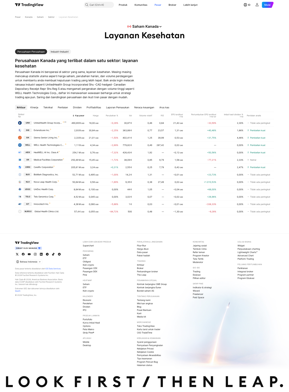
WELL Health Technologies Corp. (49, 145)
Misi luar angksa (145, 303)
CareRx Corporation (43, 167)
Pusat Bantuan (144, 310)
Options (86, 326)
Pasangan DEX (90, 271)
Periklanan (243, 268)
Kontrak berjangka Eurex (149, 287)
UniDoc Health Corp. (44, 189)
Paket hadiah (143, 255)
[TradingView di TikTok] (53, 254)
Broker (172, 4)
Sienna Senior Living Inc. (46, 137)
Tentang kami (143, 300)
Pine (85, 274)
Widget (241, 245)
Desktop (87, 345)
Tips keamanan (144, 358)
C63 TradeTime (144, 332)
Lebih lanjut (190, 4)
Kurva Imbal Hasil (91, 322)
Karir (139, 313)
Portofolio (87, 319)
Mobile (86, 342)
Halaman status (144, 365)
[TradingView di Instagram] (35, 254)
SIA (27, 137)
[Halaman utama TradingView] (29, 5)
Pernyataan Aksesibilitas (149, 355)
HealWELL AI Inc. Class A (46, 152)
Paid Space (198, 297)
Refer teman (199, 252)
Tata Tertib (198, 259)
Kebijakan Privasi (145, 348)
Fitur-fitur (141, 245)
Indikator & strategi (202, 287)
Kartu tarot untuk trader (148, 329)
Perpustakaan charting (249, 249)
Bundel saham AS (145, 290)
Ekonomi (87, 300)
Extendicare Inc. (42, 130)
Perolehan (88, 303)
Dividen (86, 306)
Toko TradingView (146, 326)
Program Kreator (201, 255)
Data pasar (142, 252)
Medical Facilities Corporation (48, 159)
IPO (84, 310)
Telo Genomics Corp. (44, 196)
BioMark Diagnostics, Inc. (46, 174)
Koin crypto (88, 265)
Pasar (158, 4)
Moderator (198, 262)
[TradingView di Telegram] (47, 254)
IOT (27, 204)
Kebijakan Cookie (145, 352)
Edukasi (196, 274)
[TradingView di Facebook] (23, 254)
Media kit (141, 316)
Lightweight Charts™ (248, 252)
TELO (27, 196)
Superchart (88, 245)
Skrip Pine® (88, 332)
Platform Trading (246, 259)
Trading (196, 271)
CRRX (27, 167)
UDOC (27, 189)
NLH (28, 182)
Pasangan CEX (90, 268)
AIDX (28, 152)
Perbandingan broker (147, 271)
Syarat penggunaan (147, 342)
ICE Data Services (53, 268)
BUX (28, 174)
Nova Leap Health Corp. (45, 182)
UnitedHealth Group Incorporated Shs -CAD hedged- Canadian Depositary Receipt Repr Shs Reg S (48, 123)
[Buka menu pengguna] (257, 5)
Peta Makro (88, 329)
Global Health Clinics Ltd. (46, 211)
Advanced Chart (246, 255)
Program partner (246, 274)
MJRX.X (28, 211)
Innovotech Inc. (41, 204)
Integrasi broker (245, 271)
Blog (139, 306)
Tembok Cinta (200, 249)
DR (27, 160)
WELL (27, 145)
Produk (123, 4)
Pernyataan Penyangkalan (150, 345)
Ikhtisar (140, 265)
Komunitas (141, 4)
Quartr (17, 291)
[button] (129, 5)
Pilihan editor (199, 278)
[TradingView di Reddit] (59, 254)
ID (249, 4)
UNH (28, 123)
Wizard (196, 290)
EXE (27, 130)
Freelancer (198, 294)
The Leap (141, 274)
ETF (85, 258)
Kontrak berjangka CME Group (152, 284)
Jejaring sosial (200, 245)
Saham (86, 255)
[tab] (31, 51)
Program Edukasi (246, 278)
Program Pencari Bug (147, 362)
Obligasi (87, 261)
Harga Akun (143, 249)
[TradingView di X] (17, 254)
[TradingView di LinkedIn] (41, 254)
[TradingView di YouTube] (29, 254)
